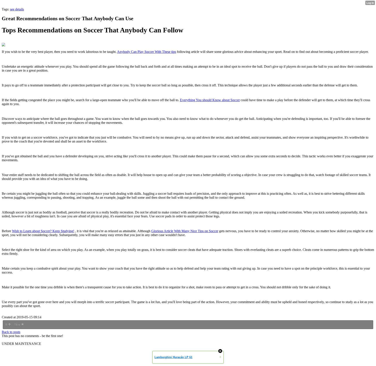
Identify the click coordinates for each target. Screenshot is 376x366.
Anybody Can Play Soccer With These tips (146, 52)
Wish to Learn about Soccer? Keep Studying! (43, 231)
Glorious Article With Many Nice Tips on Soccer (184, 231)
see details (17, 9)
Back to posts (11, 332)
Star (17, 324)
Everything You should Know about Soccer (210, 100)
